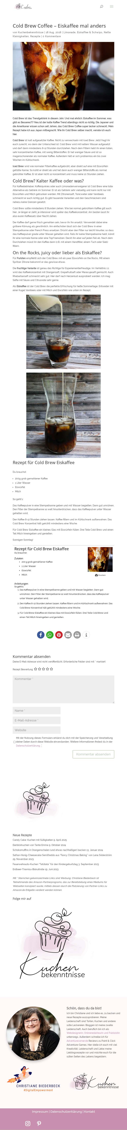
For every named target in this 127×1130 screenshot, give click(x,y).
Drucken (102, 575)
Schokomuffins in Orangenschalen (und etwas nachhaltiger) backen (49, 850)
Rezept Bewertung (23, 669)
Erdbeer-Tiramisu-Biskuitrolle (28, 869)
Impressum (40, 1111)
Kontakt (89, 1111)
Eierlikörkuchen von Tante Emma (30, 845)
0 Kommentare (52, 36)
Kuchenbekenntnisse (30, 32)
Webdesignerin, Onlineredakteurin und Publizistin (93, 1033)
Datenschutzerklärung (66, 1111)
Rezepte (35, 36)
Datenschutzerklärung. (28, 745)
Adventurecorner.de (77, 1041)
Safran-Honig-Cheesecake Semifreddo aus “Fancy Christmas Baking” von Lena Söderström (62, 855)
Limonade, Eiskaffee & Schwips (83, 32)
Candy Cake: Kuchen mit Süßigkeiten (33, 840)
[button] (40, 635)
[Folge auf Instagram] (28, 1124)
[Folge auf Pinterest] (39, 1124)
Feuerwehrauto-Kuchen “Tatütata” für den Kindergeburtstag (45, 864)
